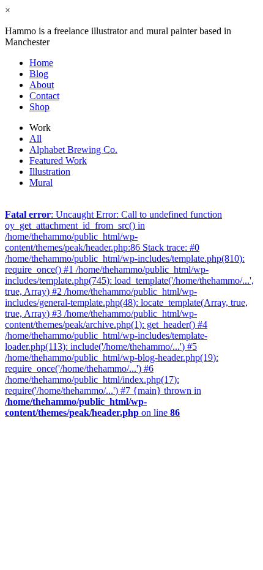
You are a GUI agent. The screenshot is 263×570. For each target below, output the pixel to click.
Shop (39, 107)
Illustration (49, 171)
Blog (38, 73)
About (41, 85)
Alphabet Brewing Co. (73, 149)
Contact (44, 96)
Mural (41, 182)
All (35, 138)
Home (41, 62)
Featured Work (58, 160)
